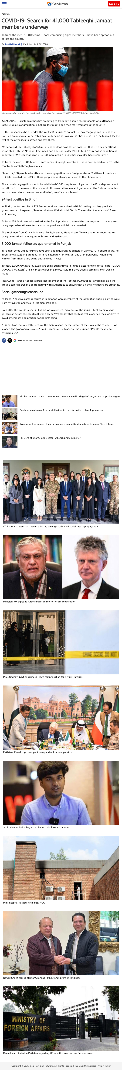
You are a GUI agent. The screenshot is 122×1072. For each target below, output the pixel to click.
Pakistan (6, 14)
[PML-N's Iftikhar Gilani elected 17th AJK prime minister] (9, 442)
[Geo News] (57, 4)
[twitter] (9, 340)
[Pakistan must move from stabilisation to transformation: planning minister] (9, 414)
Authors (92, 1066)
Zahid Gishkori (12, 44)
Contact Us (81, 1066)
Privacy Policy (104, 1066)
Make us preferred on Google (30, 340)
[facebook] (4, 340)
